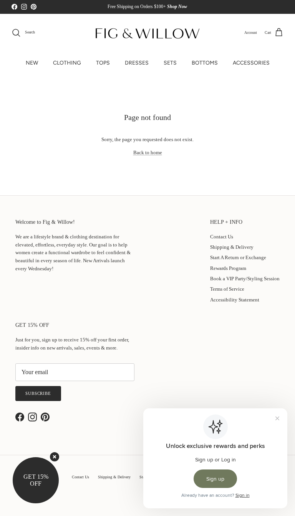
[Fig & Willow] (147, 33)
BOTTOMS (205, 63)
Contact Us (221, 237)
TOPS (103, 63)
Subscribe (38, 393)
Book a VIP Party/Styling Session (245, 278)
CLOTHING (67, 63)
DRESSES (137, 63)
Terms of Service (227, 289)
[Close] (54, 456)
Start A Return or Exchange (238, 257)
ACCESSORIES (251, 63)
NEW (32, 63)
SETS (170, 63)
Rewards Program (228, 268)
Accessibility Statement (234, 300)
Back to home (147, 152)
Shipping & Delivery (232, 247)
